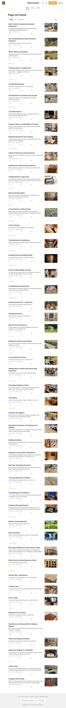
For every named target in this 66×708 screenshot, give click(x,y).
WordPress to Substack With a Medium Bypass (23, 625)
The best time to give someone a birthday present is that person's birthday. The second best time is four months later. (25, 179)
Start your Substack (28, 700)
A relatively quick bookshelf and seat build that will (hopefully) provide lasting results (23, 29)
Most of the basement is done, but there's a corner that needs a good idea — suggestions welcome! (26, 71)
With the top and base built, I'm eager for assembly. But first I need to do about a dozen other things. (26, 430)
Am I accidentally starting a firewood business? (22, 40)
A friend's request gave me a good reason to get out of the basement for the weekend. (25, 139)
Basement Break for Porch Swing (21, 137)
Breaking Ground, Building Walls (20, 255)
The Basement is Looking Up (19, 240)
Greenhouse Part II (15, 314)
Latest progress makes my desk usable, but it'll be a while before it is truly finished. (24, 127)
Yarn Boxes (13, 398)
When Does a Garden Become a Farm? (23, 560)
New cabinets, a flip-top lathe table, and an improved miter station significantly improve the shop (25, 468)
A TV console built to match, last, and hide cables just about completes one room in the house (25, 495)
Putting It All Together (17, 413)
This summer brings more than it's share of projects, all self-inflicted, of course (25, 344)
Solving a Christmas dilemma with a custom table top (23, 600)
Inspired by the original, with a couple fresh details (23, 577)
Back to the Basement (17, 193)
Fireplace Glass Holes (16, 679)
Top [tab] (15, 19)
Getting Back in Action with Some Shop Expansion (23, 370)
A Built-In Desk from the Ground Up (22, 153)
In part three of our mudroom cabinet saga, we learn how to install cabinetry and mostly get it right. (25, 653)
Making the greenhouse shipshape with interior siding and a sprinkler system (25, 54)
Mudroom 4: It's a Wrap (17, 613)
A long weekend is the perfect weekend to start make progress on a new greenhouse (23, 328)
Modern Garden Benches (18, 521)
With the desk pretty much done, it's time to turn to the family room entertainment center (24, 114)
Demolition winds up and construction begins (21, 257)
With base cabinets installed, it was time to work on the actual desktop (26, 156)
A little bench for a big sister (19, 177)
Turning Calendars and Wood (19, 478)
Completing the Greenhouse (19, 286)
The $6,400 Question (16, 84)
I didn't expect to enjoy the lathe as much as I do (22, 480)
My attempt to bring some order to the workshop (22, 641)
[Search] (42, 3)
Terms (36, 696)
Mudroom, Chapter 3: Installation (21, 650)
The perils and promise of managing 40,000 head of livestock (26, 588)
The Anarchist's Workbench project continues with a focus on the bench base (25, 443)
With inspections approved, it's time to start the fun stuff (24, 168)
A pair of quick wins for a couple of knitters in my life (23, 400)
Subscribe (53, 3)
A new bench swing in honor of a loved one (21, 359)
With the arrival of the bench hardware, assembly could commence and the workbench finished (24, 415)
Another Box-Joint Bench (18, 575)
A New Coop (13, 666)
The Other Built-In (15, 112)
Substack (25, 704)
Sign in (61, 3)
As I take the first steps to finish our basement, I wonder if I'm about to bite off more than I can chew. (25, 273)
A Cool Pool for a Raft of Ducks (20, 209)
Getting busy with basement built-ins (22, 165)
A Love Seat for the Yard (17, 357)
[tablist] (17, 19)
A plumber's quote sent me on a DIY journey (21, 86)
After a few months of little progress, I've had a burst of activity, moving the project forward (24, 196)
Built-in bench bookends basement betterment (22, 25)
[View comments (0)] (21, 103)
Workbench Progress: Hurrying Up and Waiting (23, 426)
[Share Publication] (46, 3)
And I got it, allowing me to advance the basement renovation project (22, 98)
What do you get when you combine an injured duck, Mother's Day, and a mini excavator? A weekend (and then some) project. (25, 212)
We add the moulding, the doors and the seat (21, 615)
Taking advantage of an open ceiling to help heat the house (25, 242)
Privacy (32, 696)
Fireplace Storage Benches (18, 505)
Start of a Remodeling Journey (20, 270)
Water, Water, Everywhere (18, 52)
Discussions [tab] (21, 19)
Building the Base (15, 440)
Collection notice (43, 696)
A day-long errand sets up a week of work (20, 304)
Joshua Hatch (16, 32)
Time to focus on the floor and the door (19, 316)
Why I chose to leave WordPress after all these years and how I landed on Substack (26, 629)
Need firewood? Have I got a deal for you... (20, 43)
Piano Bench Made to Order (19, 385)
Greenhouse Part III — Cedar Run (21, 302)
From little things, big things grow (18, 562)
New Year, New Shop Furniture (20, 465)
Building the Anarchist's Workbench (22, 453)
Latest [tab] (11, 19)
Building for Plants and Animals (20, 341)
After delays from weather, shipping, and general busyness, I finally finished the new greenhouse (25, 289)
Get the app (41, 700)
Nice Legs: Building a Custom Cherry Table (24, 548)
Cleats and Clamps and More (19, 639)
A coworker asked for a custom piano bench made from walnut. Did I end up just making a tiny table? (24, 388)
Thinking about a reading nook (20, 68)
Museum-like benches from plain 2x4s (19, 523)
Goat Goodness (14, 533)
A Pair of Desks (14, 225)
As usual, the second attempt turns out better (21, 227)
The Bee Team (14, 586)
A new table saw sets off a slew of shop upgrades (22, 373)
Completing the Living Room (19, 493)
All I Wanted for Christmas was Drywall (23, 95)
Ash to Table (13, 598)
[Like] (10, 377)
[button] (27, 8)
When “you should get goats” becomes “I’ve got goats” (23, 535)
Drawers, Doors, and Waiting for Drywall (23, 124)
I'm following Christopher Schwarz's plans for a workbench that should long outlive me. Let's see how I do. (25, 455)
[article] (33, 29)
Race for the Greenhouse (18, 325)
